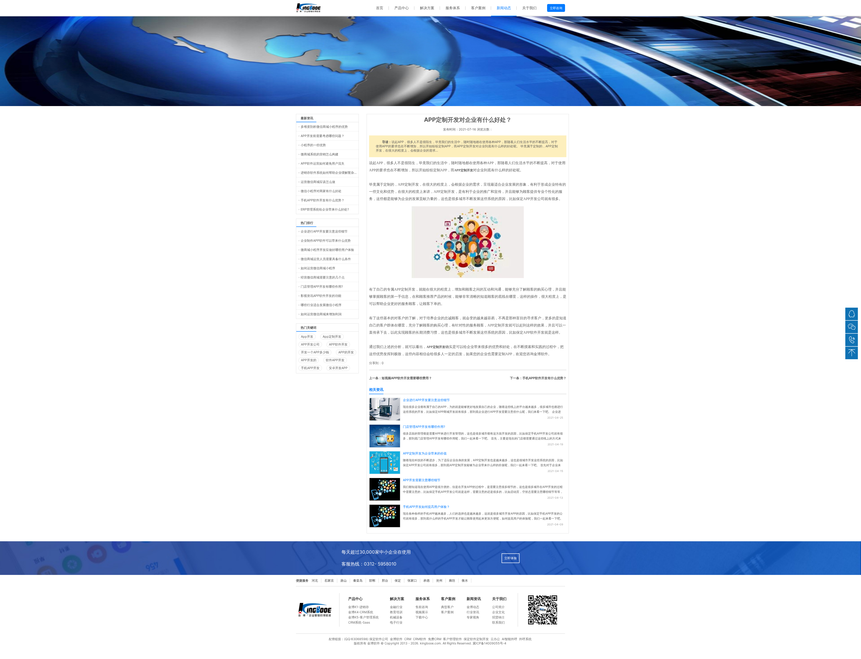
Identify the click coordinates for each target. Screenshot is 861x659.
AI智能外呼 (509, 639)
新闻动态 (504, 8)
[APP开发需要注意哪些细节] (385, 499)
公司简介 (498, 607)
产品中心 (401, 8)
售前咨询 (421, 607)
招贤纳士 (498, 617)
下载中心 (421, 617)
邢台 (385, 580)
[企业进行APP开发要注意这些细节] (385, 419)
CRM (407, 639)
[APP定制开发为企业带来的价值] (385, 472)
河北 (315, 580)
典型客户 (447, 607)
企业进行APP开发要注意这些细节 (426, 400)
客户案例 (478, 8)
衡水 (465, 580)
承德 (426, 580)
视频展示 (421, 612)
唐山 (343, 580)
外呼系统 (525, 639)
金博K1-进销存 (358, 607)
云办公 (495, 639)
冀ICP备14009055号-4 (489, 643)
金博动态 (473, 607)
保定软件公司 (378, 639)
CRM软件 (419, 639)
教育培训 (396, 612)
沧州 (439, 580)
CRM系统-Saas (359, 622)
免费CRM (434, 639)
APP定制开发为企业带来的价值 (425, 453)
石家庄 (329, 580)
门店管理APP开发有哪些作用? (424, 426)
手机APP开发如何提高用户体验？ (426, 507)
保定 (398, 580)
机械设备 (396, 617)
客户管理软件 (452, 639)
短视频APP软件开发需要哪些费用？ (407, 378)
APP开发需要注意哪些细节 (421, 480)
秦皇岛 (358, 580)
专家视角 (473, 617)
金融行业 (396, 607)
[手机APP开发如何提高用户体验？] (385, 526)
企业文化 (498, 612)
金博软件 (396, 639)
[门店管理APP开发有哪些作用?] (385, 446)
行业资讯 (473, 612)
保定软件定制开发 (476, 639)
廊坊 (452, 580)
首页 (379, 8)
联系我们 (498, 622)
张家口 (412, 580)
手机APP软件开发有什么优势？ (544, 378)
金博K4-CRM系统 (360, 612)
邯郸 (372, 580)
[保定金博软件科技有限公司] (308, 8)
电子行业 (396, 622)
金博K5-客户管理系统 (363, 617)
